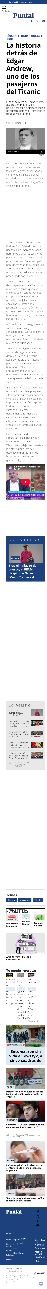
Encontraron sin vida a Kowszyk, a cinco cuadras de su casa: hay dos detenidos (25, 1060)
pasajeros (25, 900)
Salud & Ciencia (26, 923)
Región (16, 1244)
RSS (37, 1260)
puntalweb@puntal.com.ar (15, 1282)
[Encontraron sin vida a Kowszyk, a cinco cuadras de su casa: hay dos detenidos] (25, 1036)
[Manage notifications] (41, 1284)
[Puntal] (14, 1213)
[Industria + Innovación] (12, 917)
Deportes (10, 1250)
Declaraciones (12, 1120)
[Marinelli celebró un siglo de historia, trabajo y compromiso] (9, 976)
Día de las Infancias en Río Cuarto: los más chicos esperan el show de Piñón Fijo (19, 746)
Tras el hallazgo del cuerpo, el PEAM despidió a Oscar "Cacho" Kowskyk (23, 571)
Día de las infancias (35, 989)
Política (9, 1259)
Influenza (10, 1161)
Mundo (23, 1238)
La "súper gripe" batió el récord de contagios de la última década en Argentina (24, 1168)
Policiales (10, 1087)
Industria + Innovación (12, 925)
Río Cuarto (9, 1245)
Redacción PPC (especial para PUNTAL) (22, 764)
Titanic (37, 900)
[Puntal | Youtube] (43, 21)
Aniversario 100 (12, 989)
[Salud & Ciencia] (26, 916)
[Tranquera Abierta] (39, 917)
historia (11, 900)
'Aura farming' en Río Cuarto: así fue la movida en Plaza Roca (19, 734)
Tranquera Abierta (39, 924)
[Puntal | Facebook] (31, 21)
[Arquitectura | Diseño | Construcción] (25, 943)
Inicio (8, 1239)
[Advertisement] (23, 213)
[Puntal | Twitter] (37, 21)
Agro (22, 1243)
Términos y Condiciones (14, 1268)
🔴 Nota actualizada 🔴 (16, 1045)
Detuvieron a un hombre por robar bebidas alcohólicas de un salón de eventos (24, 1094)
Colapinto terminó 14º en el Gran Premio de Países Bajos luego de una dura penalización (18, 757)
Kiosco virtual (38, 1252)
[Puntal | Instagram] (37, 1221)
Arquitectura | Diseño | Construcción (18, 958)
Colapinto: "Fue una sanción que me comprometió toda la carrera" (25, 1126)
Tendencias (11, 1194)
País (15, 1248)
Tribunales (21, 989)
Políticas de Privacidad (15, 1271)
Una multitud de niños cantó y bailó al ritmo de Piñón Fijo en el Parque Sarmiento (19, 725)
